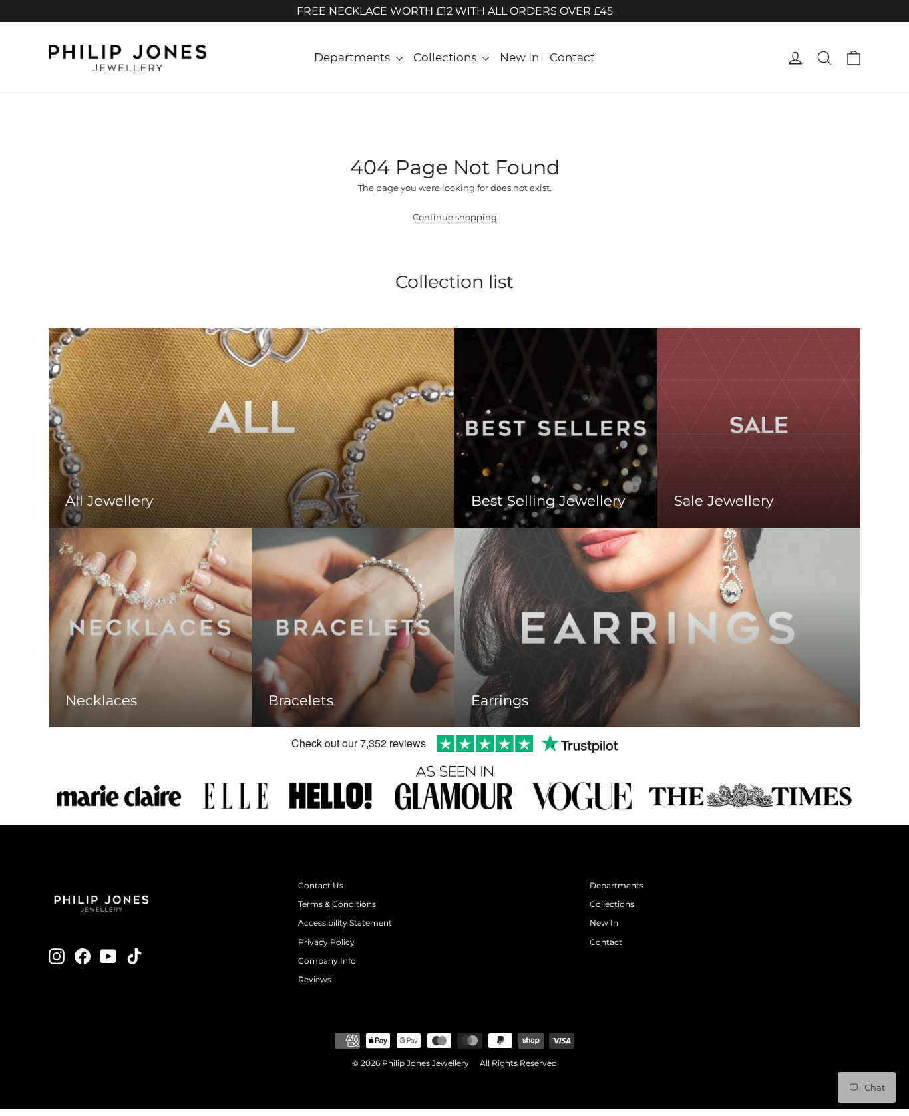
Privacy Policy (326, 942)
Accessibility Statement (345, 923)
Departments (353, 57)
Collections (446, 57)
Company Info (327, 961)
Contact (572, 57)
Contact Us (320, 885)
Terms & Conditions (337, 904)
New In (519, 57)
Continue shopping (455, 217)
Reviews (314, 979)
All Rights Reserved (518, 1063)
